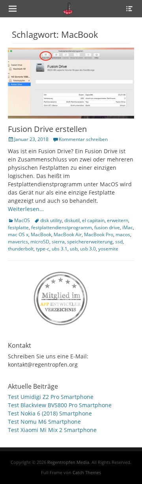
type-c (42, 248)
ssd (119, 241)
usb (74, 248)
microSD (39, 241)
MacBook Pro (98, 234)
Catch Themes (87, 472)
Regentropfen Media (68, 462)
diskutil (72, 220)
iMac (127, 227)
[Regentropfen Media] (68, 8)
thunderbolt (21, 248)
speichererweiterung (90, 241)
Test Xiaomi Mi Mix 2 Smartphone (52, 430)
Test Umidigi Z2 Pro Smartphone (50, 397)
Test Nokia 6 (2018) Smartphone (50, 413)
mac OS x (18, 234)
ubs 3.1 (59, 248)
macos (123, 234)
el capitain (93, 220)
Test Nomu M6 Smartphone (44, 421)
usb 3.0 (88, 248)
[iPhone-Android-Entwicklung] (61, 296)
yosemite (108, 248)
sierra (58, 241)
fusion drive (107, 227)
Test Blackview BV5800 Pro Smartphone (60, 405)
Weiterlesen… (26, 209)
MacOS (22, 220)
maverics (18, 241)
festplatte (18, 227)
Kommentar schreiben (83, 139)
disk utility (51, 220)
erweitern (117, 220)
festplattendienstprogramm (61, 227)
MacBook (41, 234)
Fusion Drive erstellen (47, 129)
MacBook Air (68, 234)
